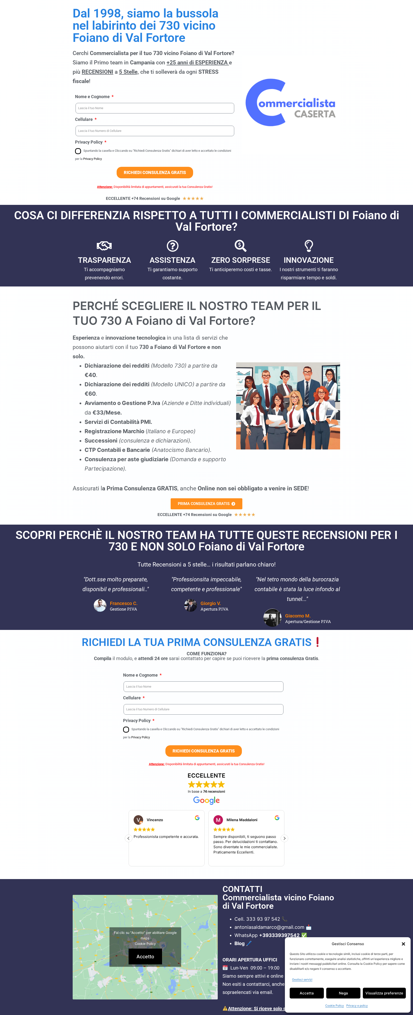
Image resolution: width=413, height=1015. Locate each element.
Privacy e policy (357, 1005)
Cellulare (84, 119)
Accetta (307, 993)
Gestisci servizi (302, 979)
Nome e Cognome (93, 96)
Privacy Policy (89, 142)
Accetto (145, 956)
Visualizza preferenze (384, 993)
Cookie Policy (334, 1005)
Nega (343, 993)
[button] (403, 944)
